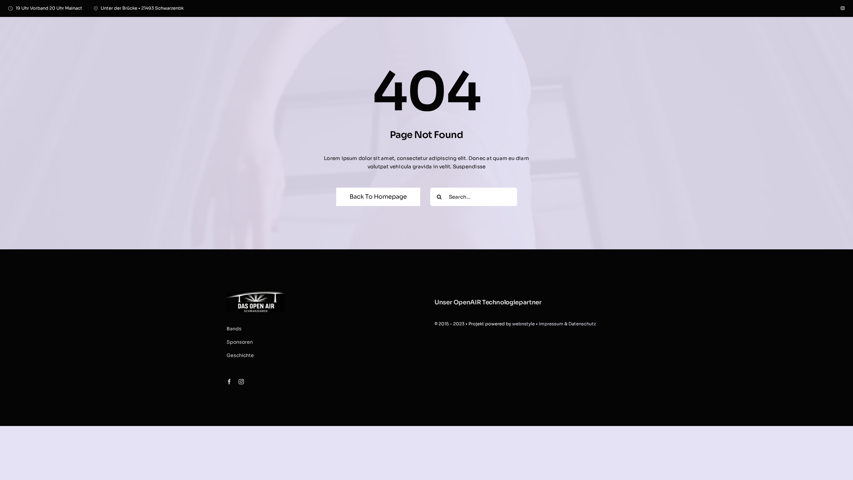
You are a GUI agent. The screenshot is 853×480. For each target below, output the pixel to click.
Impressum (551, 324)
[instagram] (843, 8)
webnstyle (523, 324)
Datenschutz (582, 324)
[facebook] (229, 381)
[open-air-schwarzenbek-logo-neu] (256, 293)
